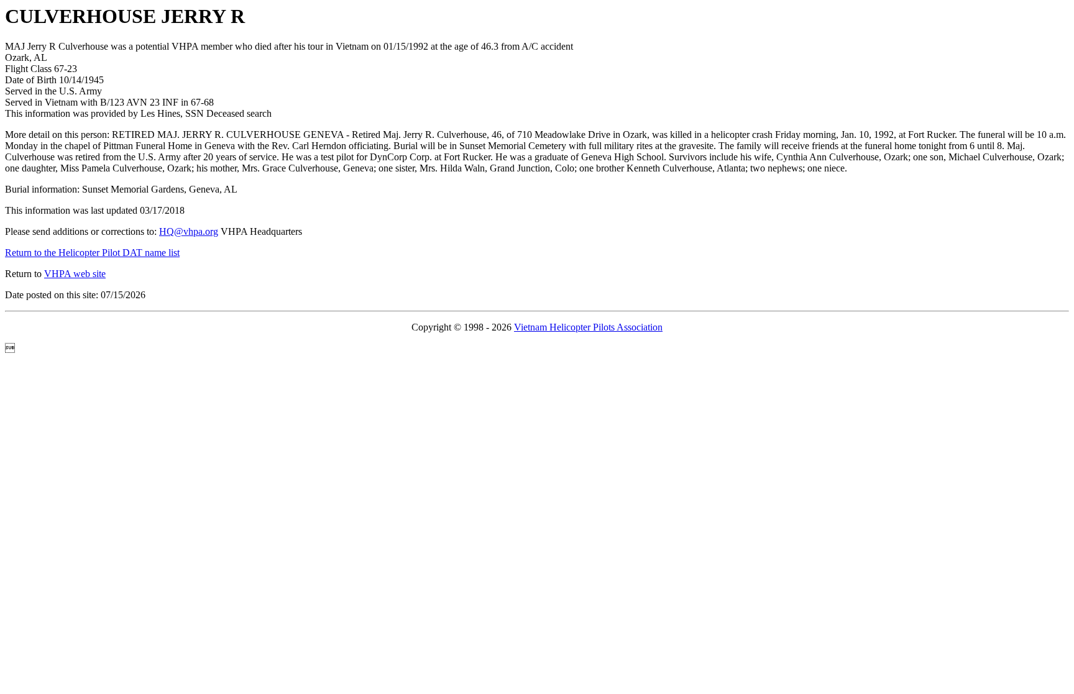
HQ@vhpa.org (188, 231)
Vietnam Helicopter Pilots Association (588, 327)
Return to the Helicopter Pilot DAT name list (92, 252)
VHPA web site (75, 273)
